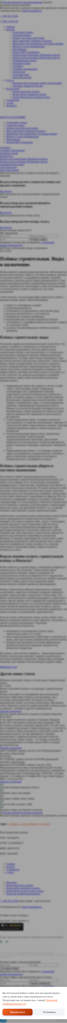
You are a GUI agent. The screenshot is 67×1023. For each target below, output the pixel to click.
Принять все (17, 1012)
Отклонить (49, 1012)
